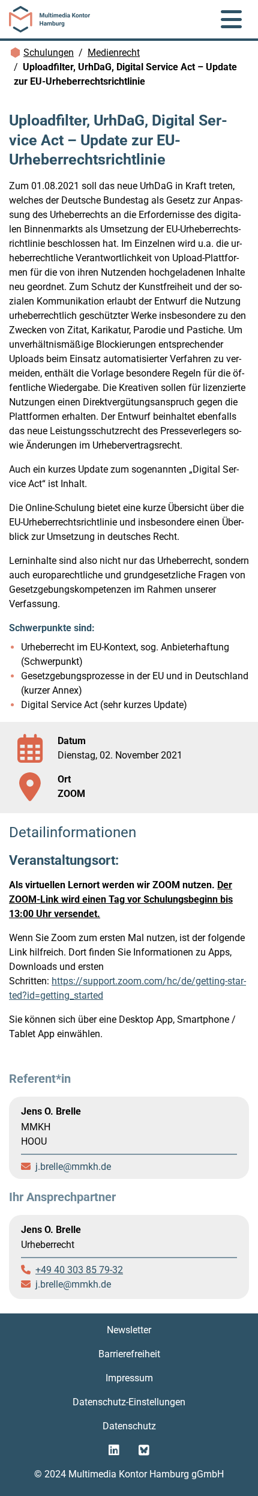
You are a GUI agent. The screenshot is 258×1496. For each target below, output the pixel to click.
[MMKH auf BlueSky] (144, 1450)
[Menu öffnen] (231, 19)
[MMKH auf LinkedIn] (114, 1450)
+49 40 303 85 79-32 (79, 1270)
